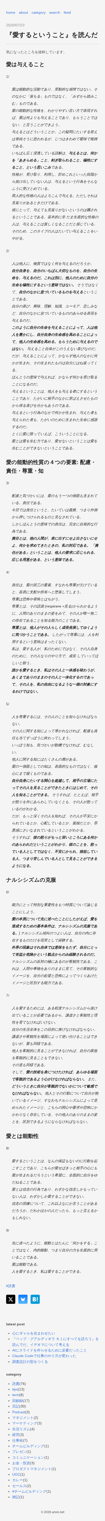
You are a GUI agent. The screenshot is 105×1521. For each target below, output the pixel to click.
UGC (16, 1474)
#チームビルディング (29, 1491)
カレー (17, 1480)
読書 (15, 1384)
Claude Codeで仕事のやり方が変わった (44, 1356)
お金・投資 (21, 1463)
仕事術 (17, 1440)
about (23, 12)
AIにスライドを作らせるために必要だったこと (49, 1350)
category (39, 12)
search (54, 12)
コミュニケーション (28, 1457)
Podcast (18, 1412)
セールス (19, 1486)
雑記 (15, 1497)
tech (15, 1395)
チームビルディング (28, 1446)
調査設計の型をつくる (30, 1362)
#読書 (10, 1286)
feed (67, 12)
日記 (15, 1406)
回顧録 (17, 1401)
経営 (15, 1435)
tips (15, 1389)
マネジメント (23, 1418)
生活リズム (21, 1429)
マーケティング (24, 1423)
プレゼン (19, 1452)
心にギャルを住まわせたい (33, 1333)
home (10, 12)
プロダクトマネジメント (31, 1469)
